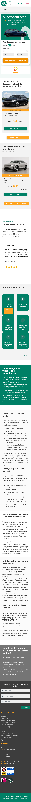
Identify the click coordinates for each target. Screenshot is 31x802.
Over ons (3, 716)
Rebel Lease (21, 635)
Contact (25, 796)
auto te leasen (20, 388)
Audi (3, 617)
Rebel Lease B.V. (25, 798)
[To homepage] (5, 3)
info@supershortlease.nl (9, 669)
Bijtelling (3, 731)
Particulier (12, 4)
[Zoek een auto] (21, 3)
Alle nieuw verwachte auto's (17, 137)
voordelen (10, 551)
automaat (8, 447)
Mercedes (23, 617)
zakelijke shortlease (13, 483)
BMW (25, 615)
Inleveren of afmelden (7, 724)
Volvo (12, 619)
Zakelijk (11, 2)
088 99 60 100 (10, 763)
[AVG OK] (10, 780)
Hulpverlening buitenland (8, 722)
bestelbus (8, 449)
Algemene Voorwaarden (7, 740)
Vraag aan (8, 311)
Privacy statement (8, 796)
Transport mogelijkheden (8, 720)
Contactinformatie (6, 718)
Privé (3, 483)
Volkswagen (5, 619)
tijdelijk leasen (6, 480)
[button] (5, 113)
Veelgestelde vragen (6, 737)
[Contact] (24, 3)
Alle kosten (9, 492)
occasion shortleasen (8, 399)
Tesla (8, 617)
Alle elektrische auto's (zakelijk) (16, 203)
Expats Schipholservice (7, 733)
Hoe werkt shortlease (7, 729)
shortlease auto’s (17, 445)
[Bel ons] (18, 3)
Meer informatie (15, 128)
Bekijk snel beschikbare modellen (14, 60)
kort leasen (13, 630)
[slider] (3, 51)
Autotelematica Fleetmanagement (10, 735)
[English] (27, 3)
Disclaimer (18, 796)
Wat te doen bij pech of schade (9, 727)
